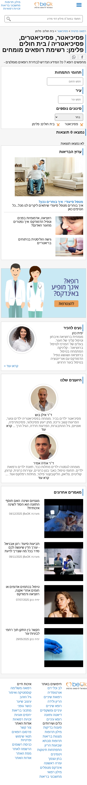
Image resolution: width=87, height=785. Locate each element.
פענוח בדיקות (52, 727)
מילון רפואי (54, 772)
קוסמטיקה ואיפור (19, 692)
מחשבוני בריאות (10, 5)
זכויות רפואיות (11, 8)
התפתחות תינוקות (49, 750)
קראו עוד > (11, 366)
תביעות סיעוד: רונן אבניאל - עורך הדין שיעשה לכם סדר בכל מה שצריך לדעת (21, 547)
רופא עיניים (54, 719)
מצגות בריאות (52, 736)
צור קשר (25, 727)
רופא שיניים (54, 706)
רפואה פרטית (78, 31)
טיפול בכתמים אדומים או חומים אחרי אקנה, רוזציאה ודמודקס (22, 590)
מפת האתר (23, 753)
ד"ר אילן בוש (43, 415)
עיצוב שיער (23, 701)
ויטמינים (56, 754)
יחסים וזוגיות (22, 715)
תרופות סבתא (52, 741)
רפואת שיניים (53, 697)
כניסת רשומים (21, 744)
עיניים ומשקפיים (51, 710)
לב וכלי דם (55, 688)
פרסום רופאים (21, 732)
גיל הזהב (25, 697)
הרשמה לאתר (21, 749)
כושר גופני (24, 706)
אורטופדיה (55, 692)
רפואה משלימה (21, 688)
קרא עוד (43, 478)
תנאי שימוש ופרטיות (23, 738)
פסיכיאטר (62, 31)
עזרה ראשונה (53, 763)
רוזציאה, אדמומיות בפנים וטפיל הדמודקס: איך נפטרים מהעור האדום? (32, 221)
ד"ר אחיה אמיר (43, 463)
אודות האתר (23, 758)
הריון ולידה (55, 701)
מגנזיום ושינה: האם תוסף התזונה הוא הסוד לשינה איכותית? (22, 504)
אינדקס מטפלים (51, 767)
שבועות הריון (53, 745)
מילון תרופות (12, 2)
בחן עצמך (55, 758)
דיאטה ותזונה (53, 715)
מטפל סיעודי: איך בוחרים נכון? (60, 202)
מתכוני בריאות (21, 710)
